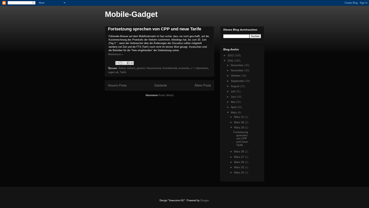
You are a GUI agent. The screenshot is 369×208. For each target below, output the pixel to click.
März (234, 112)
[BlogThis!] (121, 63)
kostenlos (184, 68)
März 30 (239, 122)
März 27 (239, 156)
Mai (233, 101)
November (237, 70)
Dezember (237, 65)
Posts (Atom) (166, 95)
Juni (234, 96)
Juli (233, 91)
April (234, 107)
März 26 (239, 162)
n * (192, 68)
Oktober (236, 75)
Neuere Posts (117, 85)
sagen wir (113, 72)
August (235, 86)
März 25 (239, 167)
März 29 (239, 127)
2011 (231, 60)
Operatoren (202, 68)
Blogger (204, 200)
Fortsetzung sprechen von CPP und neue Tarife (154, 29)
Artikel (121, 68)
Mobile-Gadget (131, 14)
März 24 (239, 172)
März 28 (239, 151)
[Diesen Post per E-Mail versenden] (117, 63)
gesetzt (141, 68)
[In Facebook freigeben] (128, 63)
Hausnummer (153, 68)
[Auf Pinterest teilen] (132, 63)
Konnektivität (170, 68)
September (238, 80)
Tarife (123, 72)
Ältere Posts (202, 85)
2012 (231, 55)
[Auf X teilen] (124, 63)
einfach (131, 68)
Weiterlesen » (115, 54)
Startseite (160, 85)
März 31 (239, 116)
